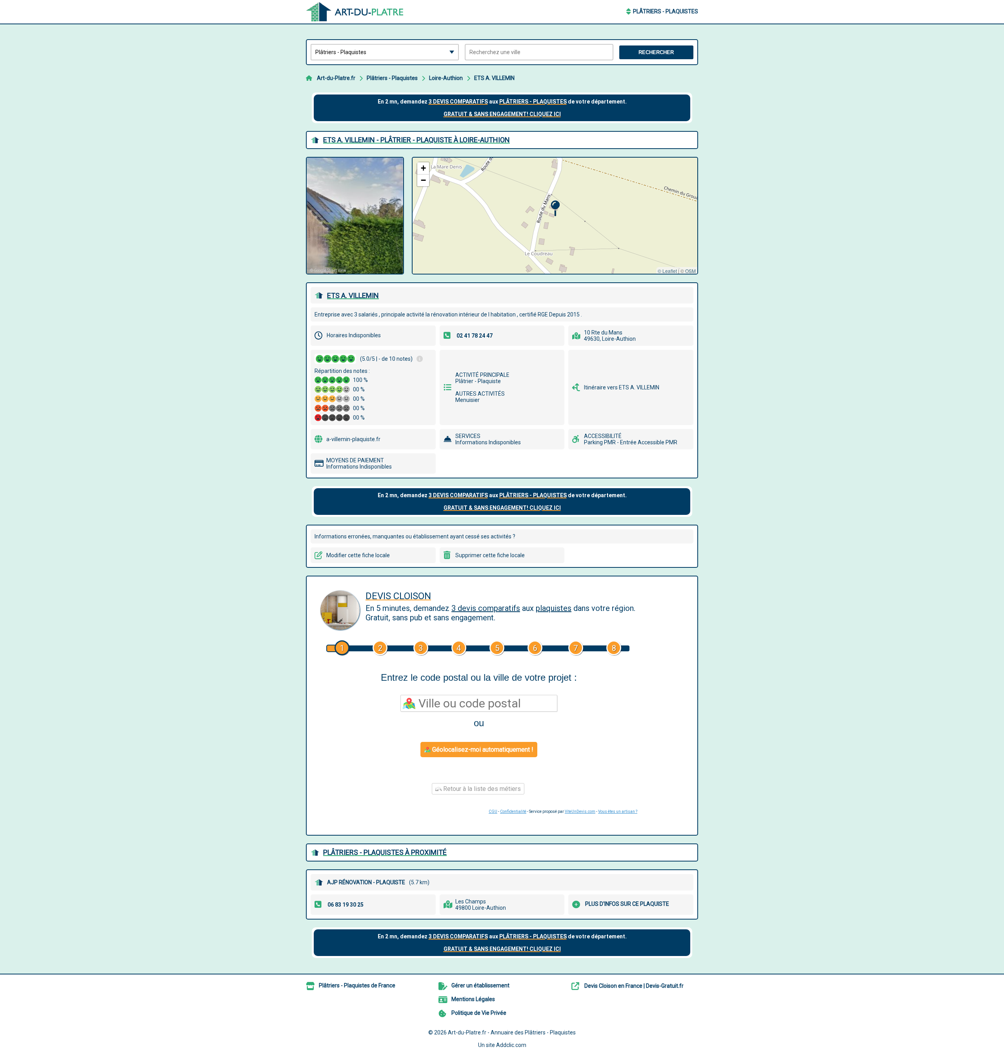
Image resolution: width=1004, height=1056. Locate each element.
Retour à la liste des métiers (481, 788)
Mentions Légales (473, 999)
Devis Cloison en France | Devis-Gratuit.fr (634, 986)
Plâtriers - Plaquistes (665, 11)
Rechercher (656, 52)
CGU (493, 811)
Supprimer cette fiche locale (490, 555)
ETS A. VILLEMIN (494, 78)
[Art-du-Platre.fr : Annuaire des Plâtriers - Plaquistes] (355, 12)
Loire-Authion (446, 78)
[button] (555, 208)
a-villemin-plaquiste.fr (353, 439)
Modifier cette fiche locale (358, 555)
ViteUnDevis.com (580, 811)
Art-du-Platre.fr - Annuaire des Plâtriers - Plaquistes (512, 1032)
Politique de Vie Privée (478, 1013)
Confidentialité (513, 811)
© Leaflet (667, 270)
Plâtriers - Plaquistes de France (357, 985)
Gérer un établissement (480, 985)
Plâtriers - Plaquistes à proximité (385, 852)
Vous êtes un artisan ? (617, 811)
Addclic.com (511, 1045)
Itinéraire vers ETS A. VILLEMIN (621, 387)
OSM (690, 270)
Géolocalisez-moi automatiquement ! (482, 749)
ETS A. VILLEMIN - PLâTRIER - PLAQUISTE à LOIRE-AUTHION (416, 140)
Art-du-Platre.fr (336, 78)
